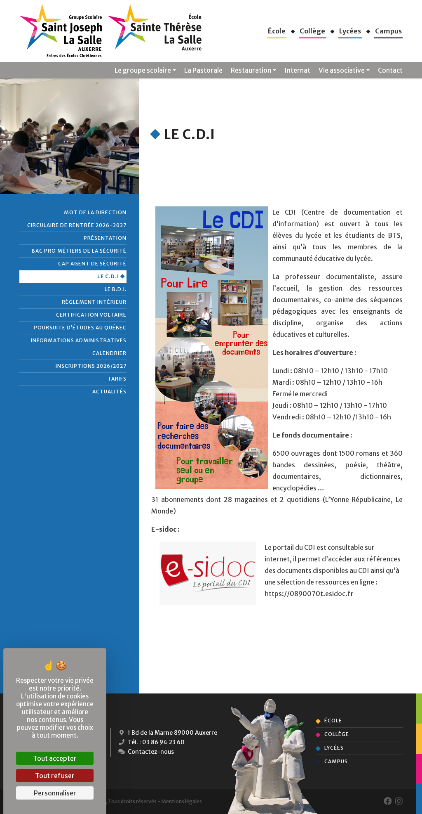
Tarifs (117, 379)
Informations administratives (79, 340)
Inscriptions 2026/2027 (91, 366)
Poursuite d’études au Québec (80, 327)
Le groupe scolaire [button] (143, 70)
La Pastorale (203, 70)
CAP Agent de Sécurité (92, 263)
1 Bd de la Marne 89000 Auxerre (172, 732)
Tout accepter (55, 758)
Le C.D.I (108, 276)
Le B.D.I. (116, 289)
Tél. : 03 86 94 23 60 (156, 742)
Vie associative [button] (342, 70)
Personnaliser (55, 793)
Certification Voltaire (91, 315)
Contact (390, 70)
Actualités (109, 391)
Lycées (334, 748)
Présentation (105, 238)
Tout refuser (55, 775)
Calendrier (109, 353)
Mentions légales (181, 801)
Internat (297, 70)
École (333, 720)
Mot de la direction (95, 212)
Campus (336, 761)
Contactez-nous (150, 751)
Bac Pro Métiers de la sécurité (79, 251)
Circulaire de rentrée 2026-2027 (77, 225)
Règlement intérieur (94, 302)
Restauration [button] (251, 70)
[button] (277, 31)
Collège (336, 734)
